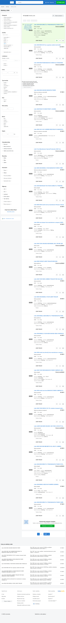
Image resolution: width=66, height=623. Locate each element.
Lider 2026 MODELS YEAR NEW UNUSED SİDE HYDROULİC (49, 333)
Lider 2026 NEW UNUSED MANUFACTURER (45, 90)
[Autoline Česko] (5, 2)
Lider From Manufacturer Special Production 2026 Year (47, 149)
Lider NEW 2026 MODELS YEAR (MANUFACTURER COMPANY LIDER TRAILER (12, 560)
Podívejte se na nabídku (47, 525)
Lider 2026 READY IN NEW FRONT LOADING (45, 109)
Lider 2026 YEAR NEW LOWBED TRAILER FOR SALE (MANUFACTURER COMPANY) (13, 575)
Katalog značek (20, 603)
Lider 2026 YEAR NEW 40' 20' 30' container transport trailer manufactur (14, 556)
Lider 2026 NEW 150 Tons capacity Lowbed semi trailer (47, 45)
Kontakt (3, 598)
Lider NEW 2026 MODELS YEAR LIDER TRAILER (46, 296)
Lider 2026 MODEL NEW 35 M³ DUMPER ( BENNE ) (46, 484)
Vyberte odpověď (27, 87)
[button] (60, 40)
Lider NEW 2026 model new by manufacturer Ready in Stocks (49, 204)
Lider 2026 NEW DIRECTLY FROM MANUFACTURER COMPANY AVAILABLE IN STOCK (13, 572)
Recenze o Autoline (21, 600)
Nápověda (4, 596)
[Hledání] (17, 2)
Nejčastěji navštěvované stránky (23, 605)
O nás (3, 594)
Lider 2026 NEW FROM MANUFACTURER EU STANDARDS (48, 62)
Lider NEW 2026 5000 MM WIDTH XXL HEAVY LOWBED (47, 446)
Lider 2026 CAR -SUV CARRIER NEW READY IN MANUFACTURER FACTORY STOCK (12, 552)
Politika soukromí (20, 596)
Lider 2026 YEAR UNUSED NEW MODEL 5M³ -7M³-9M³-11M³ (48, 243)
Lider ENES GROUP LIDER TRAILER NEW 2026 (45, 261)
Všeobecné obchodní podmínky (23, 594)
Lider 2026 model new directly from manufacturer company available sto (14, 579)
